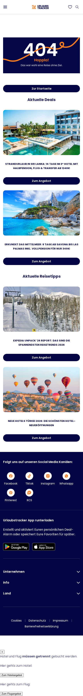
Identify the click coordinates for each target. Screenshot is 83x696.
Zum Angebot (41, 181)
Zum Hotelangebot (12, 675)
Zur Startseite (42, 89)
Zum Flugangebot (11, 693)
